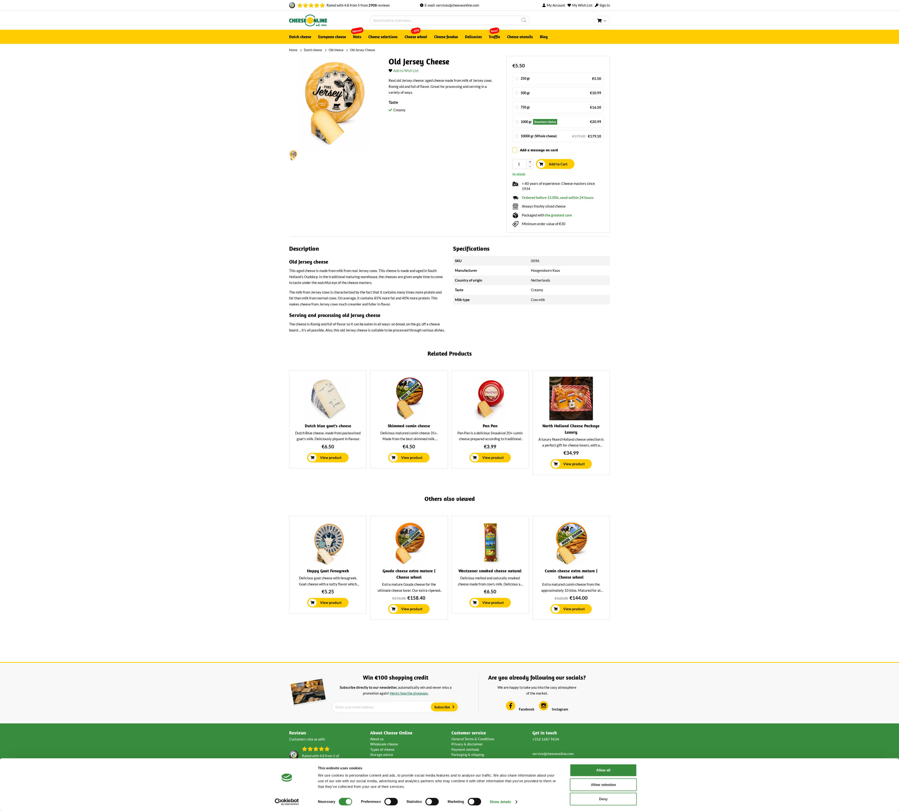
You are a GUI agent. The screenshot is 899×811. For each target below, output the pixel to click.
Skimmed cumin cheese (409, 425)
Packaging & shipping (467, 754)
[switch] (391, 801)
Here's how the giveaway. (409, 693)
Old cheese (336, 50)
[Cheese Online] (329, 20)
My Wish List (582, 5)
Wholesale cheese (384, 744)
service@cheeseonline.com (553, 753)
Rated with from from (358, 5)
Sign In (605, 5)
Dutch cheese (313, 50)
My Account (556, 5)
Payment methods (465, 749)
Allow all (603, 770)
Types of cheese (382, 749)
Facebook (526, 709)
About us (377, 739)
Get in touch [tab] (544, 733)
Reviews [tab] (297, 733)
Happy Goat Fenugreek (328, 570)
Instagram (560, 709)
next (607, 424)
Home (293, 50)
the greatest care (558, 215)
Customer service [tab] (468, 733)
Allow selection (603, 785)
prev (292, 424)
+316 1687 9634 (545, 739)
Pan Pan (490, 425)
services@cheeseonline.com (457, 5)
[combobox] (449, 20)
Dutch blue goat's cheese (328, 425)
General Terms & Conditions (472, 739)
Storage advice (381, 754)
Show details (500, 802)
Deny (603, 799)
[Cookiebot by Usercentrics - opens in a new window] (286, 801)
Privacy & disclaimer (467, 744)
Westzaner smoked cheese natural (490, 570)
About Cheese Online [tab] (391, 733)
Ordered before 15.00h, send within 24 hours (558, 197)
